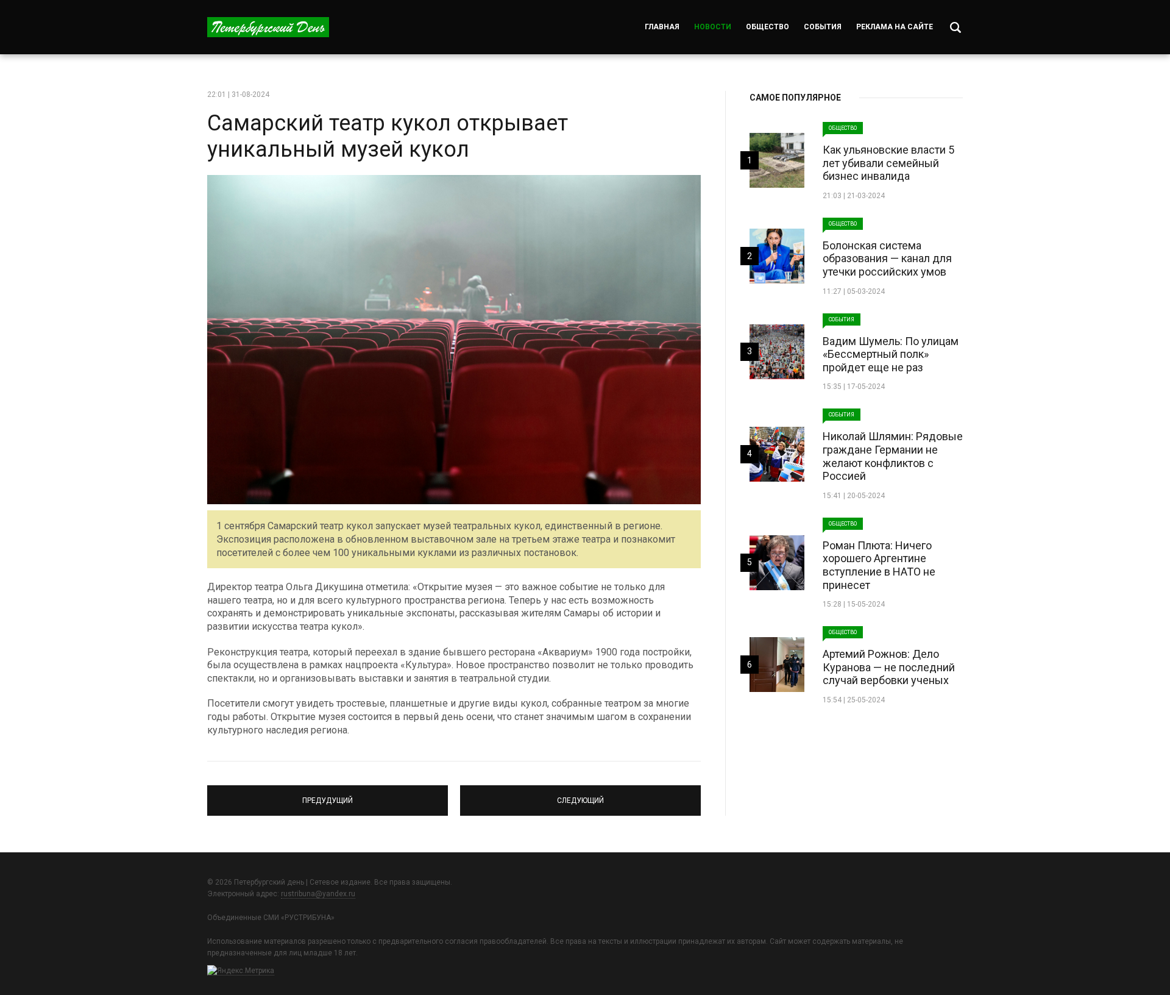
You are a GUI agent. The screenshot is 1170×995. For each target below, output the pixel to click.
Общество (767, 27)
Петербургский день (268, 27)
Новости (712, 27)
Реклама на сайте (894, 27)
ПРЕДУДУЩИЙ (327, 795)
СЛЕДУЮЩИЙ (580, 795)
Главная (662, 27)
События (823, 27)
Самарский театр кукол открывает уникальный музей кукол (387, 136)
